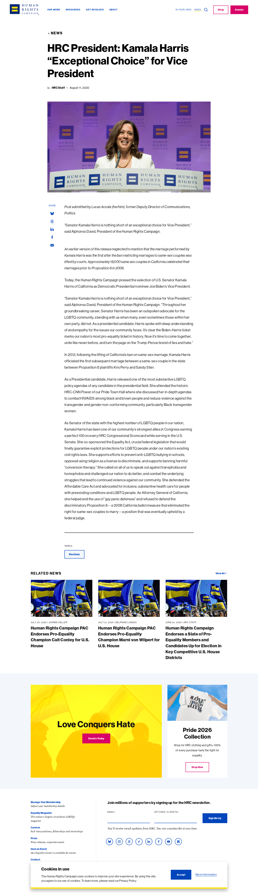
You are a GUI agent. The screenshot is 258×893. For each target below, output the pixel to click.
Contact (35, 859)
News (57, 33)
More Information (206, 874)
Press (34, 838)
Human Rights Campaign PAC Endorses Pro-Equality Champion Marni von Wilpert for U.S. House (129, 636)
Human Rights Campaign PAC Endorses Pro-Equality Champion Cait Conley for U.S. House (60, 636)
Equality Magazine (41, 812)
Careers (35, 827)
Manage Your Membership (46, 802)
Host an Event (39, 849)
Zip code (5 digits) (173, 812)
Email (118, 812)
